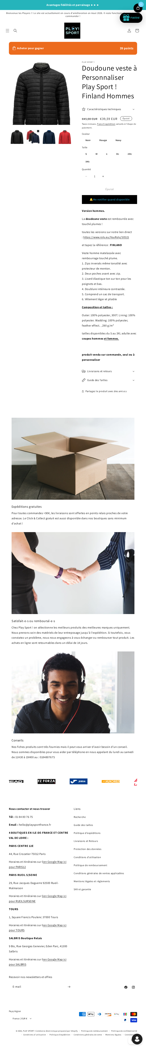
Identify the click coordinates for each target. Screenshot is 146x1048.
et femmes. (111, 338)
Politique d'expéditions (87, 833)
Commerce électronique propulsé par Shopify (57, 1031)
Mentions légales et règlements (92, 881)
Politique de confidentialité (124, 1031)
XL (119, 154)
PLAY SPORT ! (29, 1031)
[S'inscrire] (69, 987)
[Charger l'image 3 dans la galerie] (49, 137)
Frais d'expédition (106, 124)
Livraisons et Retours (86, 841)
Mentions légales (113, 1034)
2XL (131, 154)
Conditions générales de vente (88, 1034)
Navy (120, 140)
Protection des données (87, 849)
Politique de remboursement (90, 865)
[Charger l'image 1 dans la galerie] (17, 137)
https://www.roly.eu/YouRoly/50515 (106, 237)
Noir (89, 140)
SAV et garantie (82, 889)
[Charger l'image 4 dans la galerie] (65, 137)
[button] (7, 31)
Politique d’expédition (59, 1034)
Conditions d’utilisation (34, 1034)
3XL (89, 162)
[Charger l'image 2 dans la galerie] (33, 137)
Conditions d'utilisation (87, 857)
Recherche (80, 817)
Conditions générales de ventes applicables (99, 873)
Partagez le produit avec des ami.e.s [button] (106, 391)
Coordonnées (131, 1034)
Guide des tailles (83, 825)
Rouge (105, 140)
